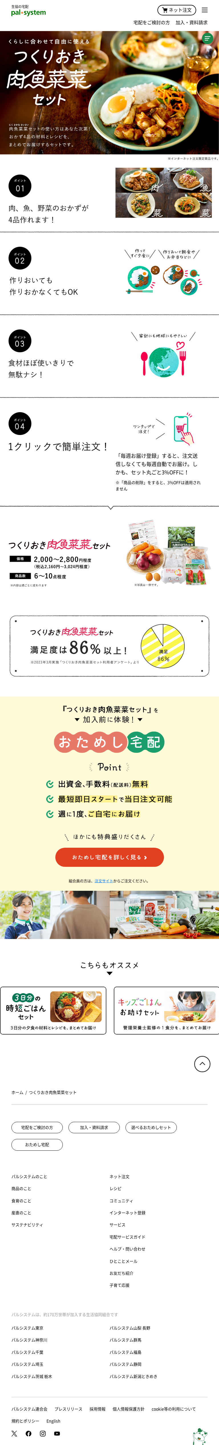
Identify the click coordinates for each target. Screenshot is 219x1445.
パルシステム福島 (125, 1352)
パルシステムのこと (29, 1177)
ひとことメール (123, 1261)
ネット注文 (180, 10)
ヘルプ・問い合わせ (127, 1249)
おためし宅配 (37, 1145)
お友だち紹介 (121, 1273)
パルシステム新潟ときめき (133, 1377)
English (53, 1421)
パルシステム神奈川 (29, 1340)
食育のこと (21, 1201)
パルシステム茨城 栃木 (31, 1377)
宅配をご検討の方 (151, 22)
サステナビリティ (27, 1225)
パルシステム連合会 (29, 1409)
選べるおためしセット (151, 1128)
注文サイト (104, 881)
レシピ (115, 1189)
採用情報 (98, 1409)
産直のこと (21, 1213)
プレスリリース (68, 1409)
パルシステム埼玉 (27, 1364)
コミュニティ (121, 1201)
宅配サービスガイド (127, 1237)
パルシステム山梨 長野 (130, 1328)
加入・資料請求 (192, 22)
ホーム (17, 1092)
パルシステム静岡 (125, 1364)
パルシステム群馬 (125, 1340)
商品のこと (21, 1189)
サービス (117, 1225)
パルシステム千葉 (27, 1352)
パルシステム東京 (27, 1328)
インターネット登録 (127, 1213)
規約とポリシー (25, 1421)
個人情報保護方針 (129, 1409)
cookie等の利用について (174, 1409)
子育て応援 (119, 1285)
